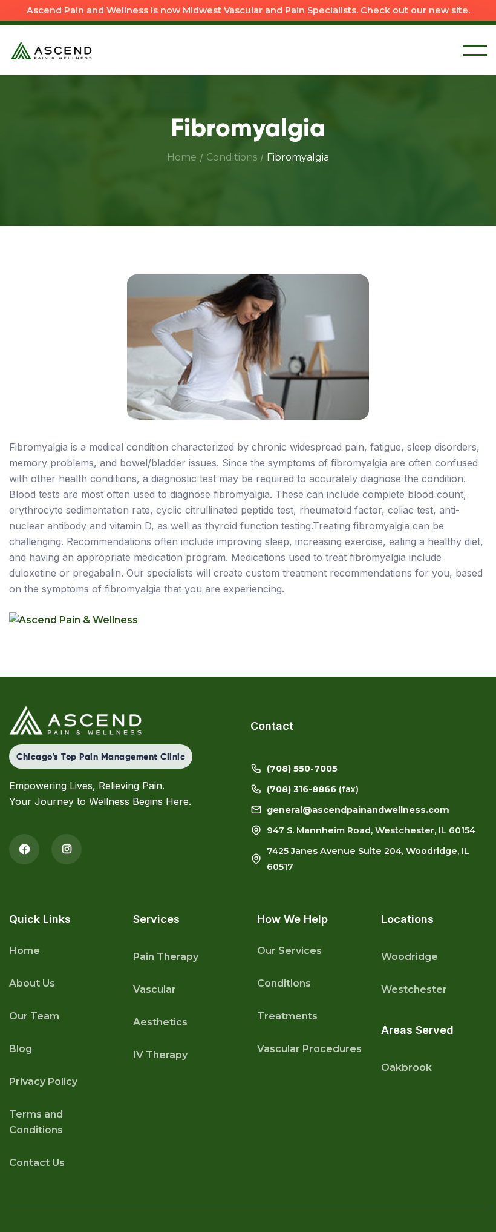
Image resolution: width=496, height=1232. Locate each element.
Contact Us (37, 1162)
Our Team (34, 1016)
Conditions (231, 157)
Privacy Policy (43, 1081)
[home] (51, 50)
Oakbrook (406, 1067)
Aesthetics (160, 1022)
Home (182, 157)
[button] (475, 50)
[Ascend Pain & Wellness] (248, 620)
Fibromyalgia (298, 157)
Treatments (287, 1016)
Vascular (154, 989)
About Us (32, 983)
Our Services (289, 950)
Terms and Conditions (36, 1122)
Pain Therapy (165, 956)
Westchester (414, 989)
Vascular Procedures (309, 1049)
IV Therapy (160, 1055)
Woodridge (409, 956)
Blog (20, 1049)
